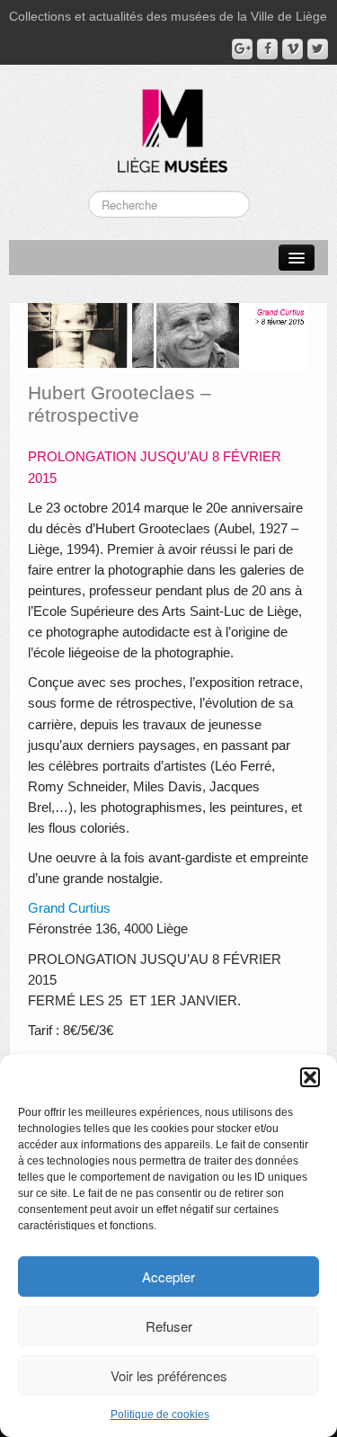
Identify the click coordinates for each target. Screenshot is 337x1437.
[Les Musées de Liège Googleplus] (242, 49)
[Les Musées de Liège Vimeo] (292, 49)
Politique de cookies (160, 1414)
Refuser (169, 1326)
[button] (310, 1077)
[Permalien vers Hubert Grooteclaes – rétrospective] (168, 337)
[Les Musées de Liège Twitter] (317, 49)
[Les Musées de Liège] (169, 124)
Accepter (168, 1276)
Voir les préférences (169, 1375)
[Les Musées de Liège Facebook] (267, 49)
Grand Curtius (69, 907)
